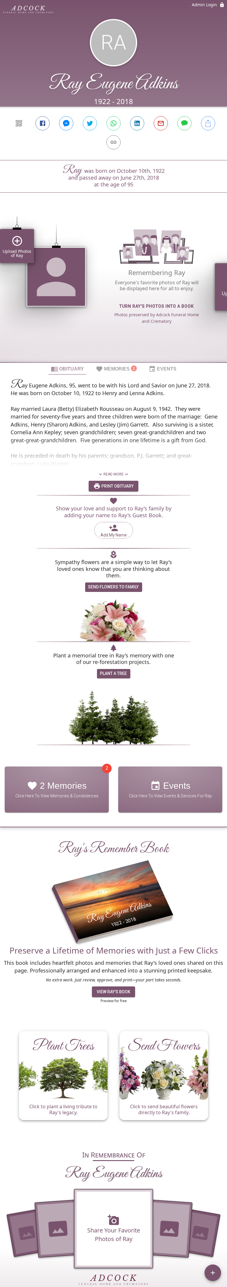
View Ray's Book (113, 991)
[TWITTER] (90, 123)
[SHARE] (208, 123)
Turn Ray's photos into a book (156, 306)
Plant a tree (113, 673)
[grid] (113, 287)
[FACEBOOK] (42, 123)
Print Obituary (117, 486)
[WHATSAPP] (113, 123)
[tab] (67, 369)
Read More (113, 474)
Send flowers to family (113, 587)
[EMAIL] (161, 123)
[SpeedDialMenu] (213, 1272)
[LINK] (113, 142)
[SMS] (184, 123)
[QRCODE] (19, 123)
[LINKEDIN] (137, 123)
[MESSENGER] (66, 123)
